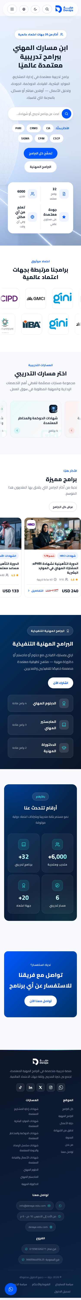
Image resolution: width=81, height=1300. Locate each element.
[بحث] (47, 9)
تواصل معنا (67, 1151)
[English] (24, 9)
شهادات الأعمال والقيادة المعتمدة (25, 1160)
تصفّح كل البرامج (40, 153)
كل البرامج (67, 1108)
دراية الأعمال (66, 1123)
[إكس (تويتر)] (41, 1087)
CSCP (56, 138)
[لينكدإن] (30, 1087)
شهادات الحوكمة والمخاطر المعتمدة (24, 1136)
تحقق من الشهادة (63, 1130)
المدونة (69, 1137)
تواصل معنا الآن (41, 1001)
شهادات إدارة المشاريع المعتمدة (26, 1111)
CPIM (41, 138)
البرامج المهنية (40, 167)
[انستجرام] (51, 1087)
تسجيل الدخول (62, 1291)
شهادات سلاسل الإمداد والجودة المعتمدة (25, 1148)
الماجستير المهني (29, 1176)
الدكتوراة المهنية (30, 1183)
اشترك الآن (60, 683)
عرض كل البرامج (63, 506)
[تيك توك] (20, 1087)
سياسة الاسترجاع (64, 1284)
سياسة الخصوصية (17, 1284)
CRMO (34, 128)
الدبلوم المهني (31, 1169)
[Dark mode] (35, 9)
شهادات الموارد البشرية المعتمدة (26, 1123)
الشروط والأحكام (41, 1284)
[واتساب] (61, 1087)
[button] (66, 114)
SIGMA (25, 138)
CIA (48, 128)
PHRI (18, 128)
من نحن (69, 1144)
